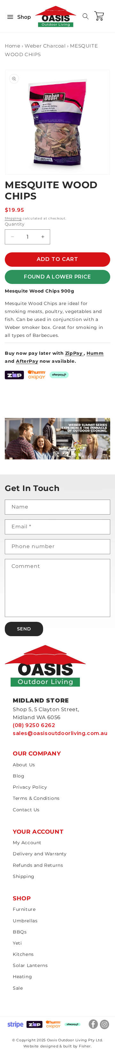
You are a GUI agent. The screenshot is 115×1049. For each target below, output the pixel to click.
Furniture (24, 909)
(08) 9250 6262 (34, 725)
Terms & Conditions (36, 798)
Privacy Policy (30, 787)
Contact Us (26, 810)
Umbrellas (25, 921)
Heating (22, 976)
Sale (18, 988)
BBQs (20, 932)
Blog (18, 776)
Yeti (17, 943)
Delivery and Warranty (40, 854)
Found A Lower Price (57, 277)
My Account (27, 842)
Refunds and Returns (38, 865)
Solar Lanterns (30, 965)
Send (24, 629)
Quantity (14, 224)
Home (12, 46)
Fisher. (85, 1046)
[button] (86, 16)
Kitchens (23, 954)
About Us (24, 765)
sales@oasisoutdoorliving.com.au (60, 733)
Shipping (13, 218)
